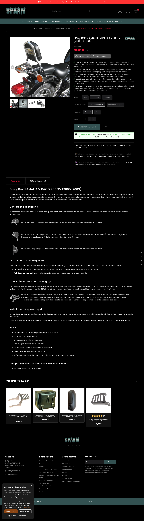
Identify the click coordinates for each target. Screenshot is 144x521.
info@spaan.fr (13, 471)
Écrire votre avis (83, 56)
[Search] (90, 11)
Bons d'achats (67, 478)
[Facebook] (86, 501)
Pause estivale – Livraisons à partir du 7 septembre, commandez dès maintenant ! (73, 2)
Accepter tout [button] (11, 511)
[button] (18, 516)
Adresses (65, 475)
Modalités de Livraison (48, 469)
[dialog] (18, 501)
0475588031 (12, 474)
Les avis (42, 466)
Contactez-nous (45, 492)
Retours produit (68, 466)
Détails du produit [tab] (38, 181)
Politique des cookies (47, 489)
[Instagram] (92, 501)
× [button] (31, 486)
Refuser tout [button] (25, 511)
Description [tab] (16, 181)
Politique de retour (46, 472)
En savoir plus (26, 507)
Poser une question (101, 56)
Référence (78, 46)
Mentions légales (46, 481)
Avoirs (64, 472)
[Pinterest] (89, 501)
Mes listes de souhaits (71, 481)
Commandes (67, 469)
